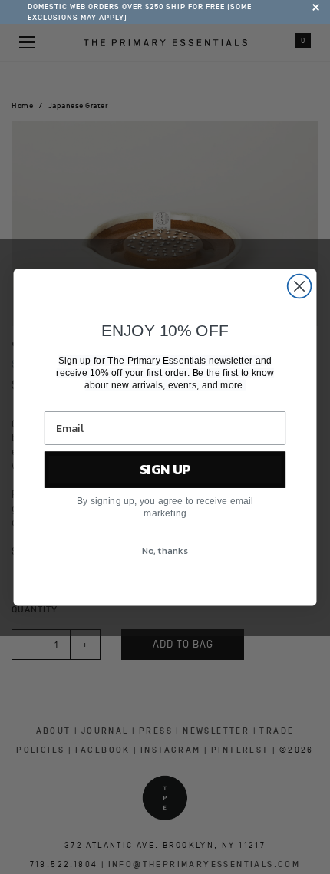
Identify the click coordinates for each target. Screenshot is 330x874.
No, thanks (165, 550)
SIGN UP (165, 469)
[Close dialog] (300, 286)
